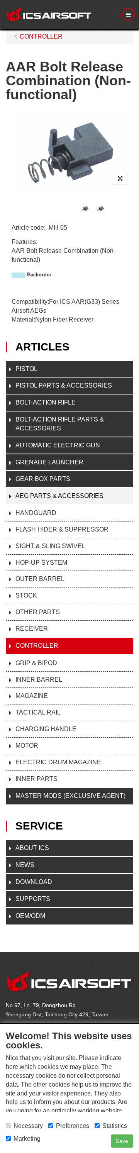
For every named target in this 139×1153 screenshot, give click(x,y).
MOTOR (26, 745)
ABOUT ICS (32, 848)
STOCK (26, 595)
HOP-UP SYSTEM (41, 562)
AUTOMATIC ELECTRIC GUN (57, 445)
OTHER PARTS (37, 612)
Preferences (72, 1126)
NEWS (24, 865)
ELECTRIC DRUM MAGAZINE (58, 762)
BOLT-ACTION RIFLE (45, 402)
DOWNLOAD (33, 882)
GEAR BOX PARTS (42, 479)
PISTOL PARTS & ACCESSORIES (63, 385)
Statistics (114, 1126)
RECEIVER (31, 628)
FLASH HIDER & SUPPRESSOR (61, 529)
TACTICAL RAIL (38, 712)
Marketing (27, 1138)
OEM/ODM (30, 916)
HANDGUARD (35, 513)
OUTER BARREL (39, 579)
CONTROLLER (36, 645)
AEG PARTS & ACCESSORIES (59, 496)
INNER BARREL (38, 679)
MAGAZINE (31, 695)
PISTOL (26, 369)
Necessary (28, 1126)
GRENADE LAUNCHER (49, 462)
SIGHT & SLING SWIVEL (50, 546)
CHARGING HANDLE (45, 729)
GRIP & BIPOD (36, 663)
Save (122, 1141)
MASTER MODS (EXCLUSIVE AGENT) (70, 795)
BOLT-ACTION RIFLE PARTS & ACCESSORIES (59, 424)
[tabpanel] (85, 208)
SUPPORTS (32, 899)
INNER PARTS (36, 778)
